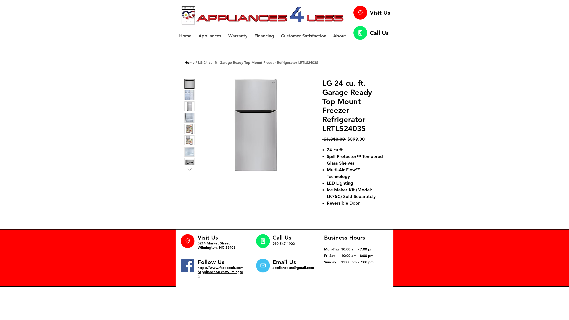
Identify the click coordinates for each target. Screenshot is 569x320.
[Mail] (263, 265)
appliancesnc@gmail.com (293, 268)
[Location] (360, 13)
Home (189, 62)
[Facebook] (187, 265)
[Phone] (360, 33)
